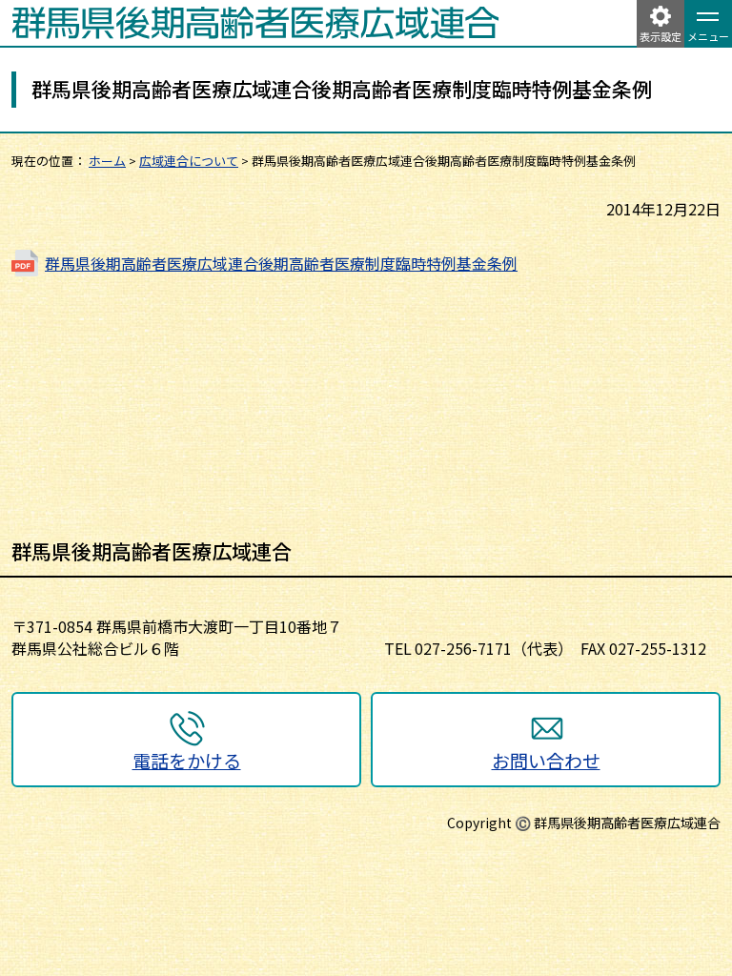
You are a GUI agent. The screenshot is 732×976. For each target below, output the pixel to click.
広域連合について (188, 161)
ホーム (107, 161)
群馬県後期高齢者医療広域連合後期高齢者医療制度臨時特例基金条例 (281, 263)
